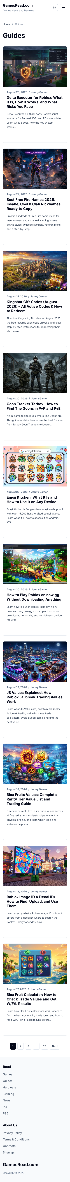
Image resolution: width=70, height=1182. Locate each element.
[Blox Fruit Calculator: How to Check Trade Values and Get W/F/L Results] (35, 964)
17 (44, 1046)
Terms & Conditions (16, 1139)
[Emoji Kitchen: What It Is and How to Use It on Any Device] (35, 466)
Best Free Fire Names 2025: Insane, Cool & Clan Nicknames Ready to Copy (33, 204)
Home (7, 24)
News (7, 1100)
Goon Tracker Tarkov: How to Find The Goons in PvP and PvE (33, 406)
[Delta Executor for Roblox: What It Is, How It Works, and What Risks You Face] (35, 66)
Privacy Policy (12, 1133)
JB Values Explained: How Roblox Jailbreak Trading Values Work (34, 697)
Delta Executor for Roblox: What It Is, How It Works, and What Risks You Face (35, 102)
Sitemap (8, 1152)
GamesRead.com (18, 5)
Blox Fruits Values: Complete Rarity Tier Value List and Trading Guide (32, 799)
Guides (8, 1081)
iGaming (8, 1094)
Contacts (9, 1146)
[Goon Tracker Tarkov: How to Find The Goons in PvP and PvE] (35, 373)
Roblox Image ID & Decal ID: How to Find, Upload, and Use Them (32, 901)
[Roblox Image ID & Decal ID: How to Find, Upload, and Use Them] (35, 866)
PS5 (5, 1113)
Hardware (9, 1087)
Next (55, 1046)
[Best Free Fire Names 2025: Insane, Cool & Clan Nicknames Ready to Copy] (35, 169)
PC (5, 1107)
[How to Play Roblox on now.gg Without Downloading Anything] (35, 564)
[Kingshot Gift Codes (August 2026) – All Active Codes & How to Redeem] (35, 271)
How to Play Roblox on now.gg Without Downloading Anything (34, 597)
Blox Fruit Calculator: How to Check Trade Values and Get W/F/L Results (32, 999)
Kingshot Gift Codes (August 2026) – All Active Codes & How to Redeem (34, 306)
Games (7, 1074)
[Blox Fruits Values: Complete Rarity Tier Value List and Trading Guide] (35, 764)
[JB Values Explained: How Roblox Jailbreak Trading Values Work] (35, 661)
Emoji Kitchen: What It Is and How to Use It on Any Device (32, 499)
